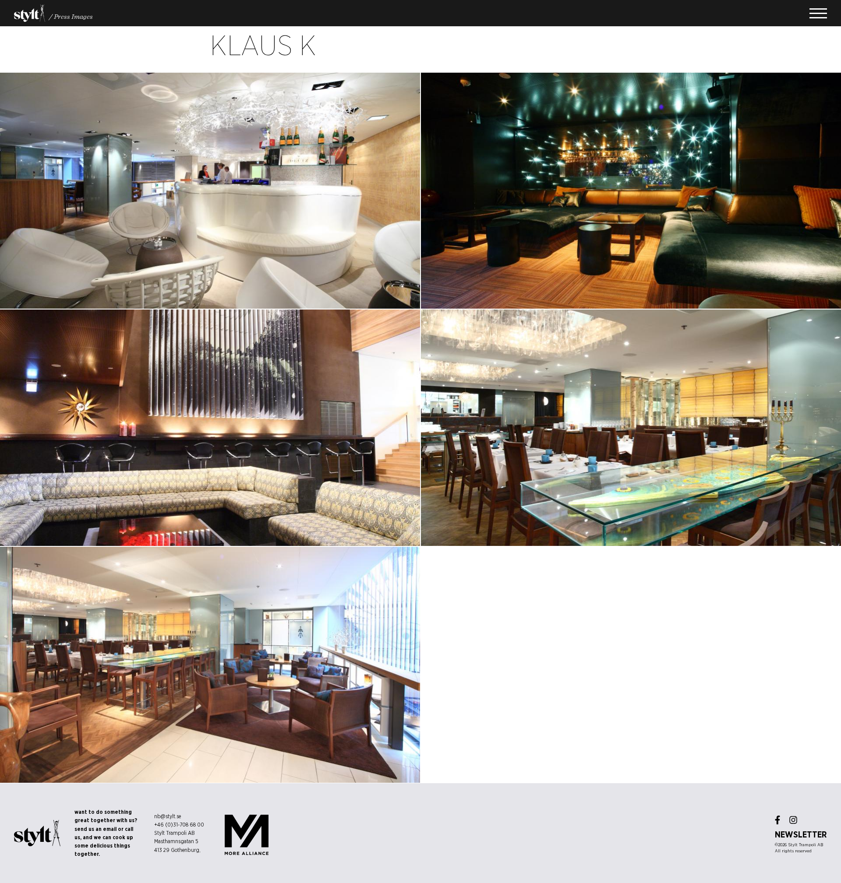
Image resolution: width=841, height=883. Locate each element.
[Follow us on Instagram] (793, 820)
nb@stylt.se (167, 816)
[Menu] (818, 13)
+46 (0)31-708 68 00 (179, 824)
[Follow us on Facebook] (777, 820)
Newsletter (801, 834)
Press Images (73, 16)
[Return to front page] (29, 13)
